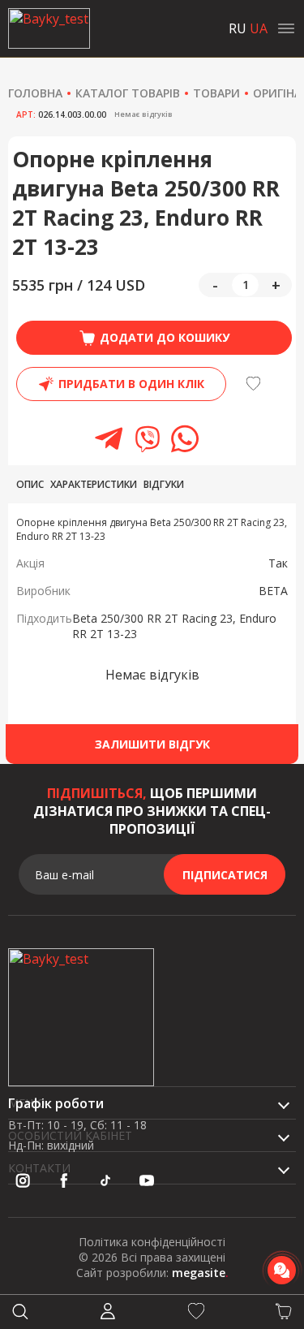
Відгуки (163, 484)
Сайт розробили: (152, 1272)
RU (237, 28)
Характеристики (93, 484)
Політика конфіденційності (152, 1241)
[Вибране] (196, 1312)
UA (259, 28)
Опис (30, 484)
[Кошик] (284, 1312)
